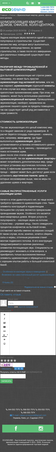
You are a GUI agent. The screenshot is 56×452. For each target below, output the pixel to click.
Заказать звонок (47, 12)
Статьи (12, 15)
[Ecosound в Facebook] (16, 429)
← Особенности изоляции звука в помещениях (23, 272)
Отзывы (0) (7, 282)
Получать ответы (8, 372)
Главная (3, 15)
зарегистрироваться (28, 307)
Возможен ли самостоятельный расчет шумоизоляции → (28, 276)
